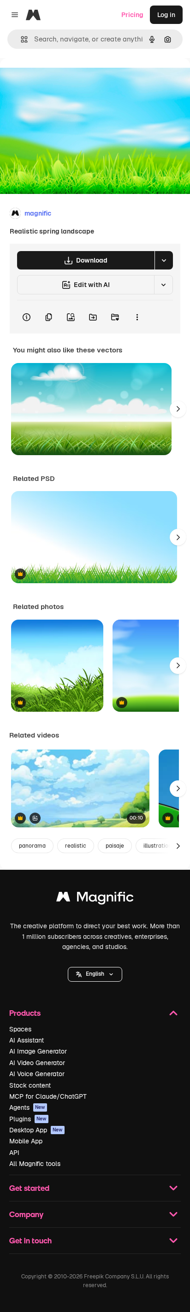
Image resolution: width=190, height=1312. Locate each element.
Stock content (30, 1085)
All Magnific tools (34, 1164)
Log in (166, 15)
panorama (32, 845)
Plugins (28, 1119)
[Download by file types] (163, 260)
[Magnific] (95, 899)
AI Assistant (26, 1040)
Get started (29, 1188)
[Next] (178, 409)
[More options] (137, 317)
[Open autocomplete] (20, 39)
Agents (27, 1107)
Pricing (132, 15)
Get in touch (30, 1240)
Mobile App (25, 1141)
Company (26, 1214)
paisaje (115, 845)
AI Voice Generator (37, 1074)
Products (25, 1013)
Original (59, 79)
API (14, 1152)
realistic (75, 845)
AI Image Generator (38, 1051)
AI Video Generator (37, 1063)
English (95, 974)
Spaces (20, 1029)
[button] (95, 974)
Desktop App (36, 1130)
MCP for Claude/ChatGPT (48, 1096)
